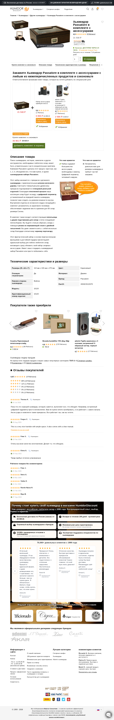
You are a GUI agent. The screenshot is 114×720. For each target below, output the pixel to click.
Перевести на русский (20, 430)
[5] (85, 34)
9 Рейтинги (91, 34)
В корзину (89, 59)
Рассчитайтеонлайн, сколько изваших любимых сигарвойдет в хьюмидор (85, 187)
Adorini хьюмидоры (34, 363)
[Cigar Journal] (47, 616)
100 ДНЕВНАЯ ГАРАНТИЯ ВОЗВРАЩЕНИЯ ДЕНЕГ (68, 3)
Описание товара (45, 65)
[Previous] (12, 65)
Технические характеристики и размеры (70, 65)
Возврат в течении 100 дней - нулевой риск (81, 517)
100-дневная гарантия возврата (38, 656)
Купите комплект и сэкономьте (24, 65)
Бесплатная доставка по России (26, 3)
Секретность (14, 682)
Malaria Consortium (51, 709)
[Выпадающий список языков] (99, 710)
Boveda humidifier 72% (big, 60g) (56, 341)
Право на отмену (33, 662)
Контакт (13, 655)
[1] (77, 34)
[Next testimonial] (99, 571)
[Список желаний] (102, 10)
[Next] (102, 65)
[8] (64, 111)
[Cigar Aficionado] (22, 616)
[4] (83, 34)
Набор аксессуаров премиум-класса (43, 102)
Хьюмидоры (17, 363)
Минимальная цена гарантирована (78, 525)
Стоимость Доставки (17, 669)
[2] (79, 34)
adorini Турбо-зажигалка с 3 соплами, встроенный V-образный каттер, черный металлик (61, 104)
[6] (62, 111)
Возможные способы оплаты (37, 666)
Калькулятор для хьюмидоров (38, 677)
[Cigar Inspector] (71, 616)
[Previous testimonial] (15, 571)
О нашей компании (34, 653)
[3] (81, 34)
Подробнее (68, 9)
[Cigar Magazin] (96, 616)
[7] (83, 351)
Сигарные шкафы (84, 361)
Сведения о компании (35, 669)
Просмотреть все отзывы (88, 672)
